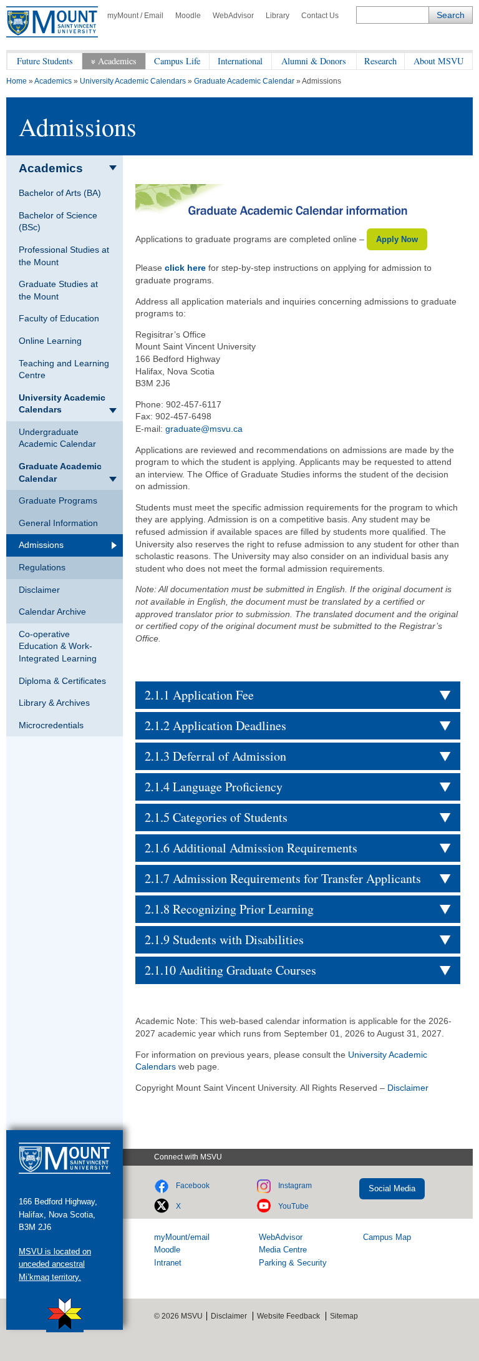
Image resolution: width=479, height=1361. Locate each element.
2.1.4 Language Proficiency (214, 786)
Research (380, 61)
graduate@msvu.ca (204, 429)
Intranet (167, 1262)
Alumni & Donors (313, 61)
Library (277, 15)
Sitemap (344, 1316)
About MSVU (438, 61)
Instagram (295, 1185)
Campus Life (177, 61)
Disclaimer (407, 1088)
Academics (117, 61)
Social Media (392, 1188)
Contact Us (320, 15)
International (240, 61)
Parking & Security (293, 1262)
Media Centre (283, 1249)
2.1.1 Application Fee (199, 694)
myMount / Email (135, 15)
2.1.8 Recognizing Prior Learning (229, 908)
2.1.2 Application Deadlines (215, 725)
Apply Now (397, 239)
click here (185, 268)
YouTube (293, 1206)
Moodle (188, 15)
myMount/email (182, 1237)
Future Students (45, 61)
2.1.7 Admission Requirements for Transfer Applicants (283, 878)
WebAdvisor (233, 15)
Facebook (193, 1185)
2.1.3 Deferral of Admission (215, 756)
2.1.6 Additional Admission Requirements (251, 847)
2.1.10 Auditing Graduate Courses (230, 970)
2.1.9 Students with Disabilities (224, 939)
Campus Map (387, 1237)
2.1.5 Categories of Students (216, 817)
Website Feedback (288, 1316)
